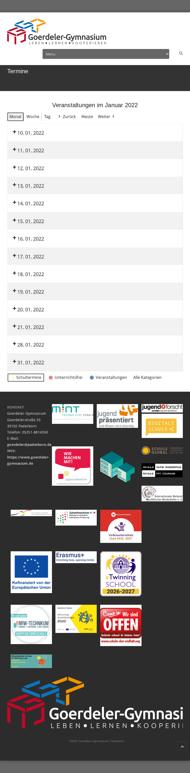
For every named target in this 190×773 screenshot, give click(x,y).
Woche (32, 116)
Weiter (104, 116)
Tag (47, 116)
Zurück (69, 116)
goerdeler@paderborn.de (29, 444)
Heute (87, 116)
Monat (15, 116)
